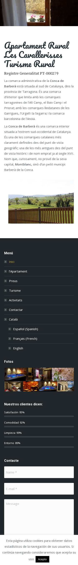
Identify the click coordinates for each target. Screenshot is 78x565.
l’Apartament (18, 271)
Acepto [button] (42, 559)
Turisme (15, 290)
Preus (13, 281)
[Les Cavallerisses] (41, 202)
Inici (11, 262)
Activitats (15, 300)
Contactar (16, 310)
